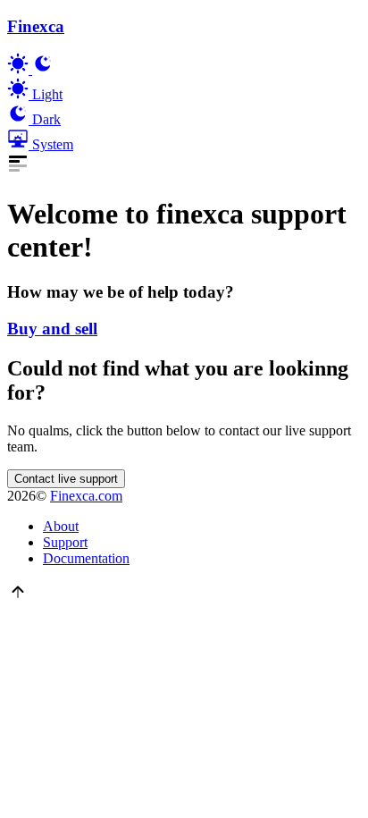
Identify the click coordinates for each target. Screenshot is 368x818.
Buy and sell (52, 328)
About (61, 526)
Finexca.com (86, 495)
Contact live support (66, 478)
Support (65, 542)
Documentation (86, 558)
